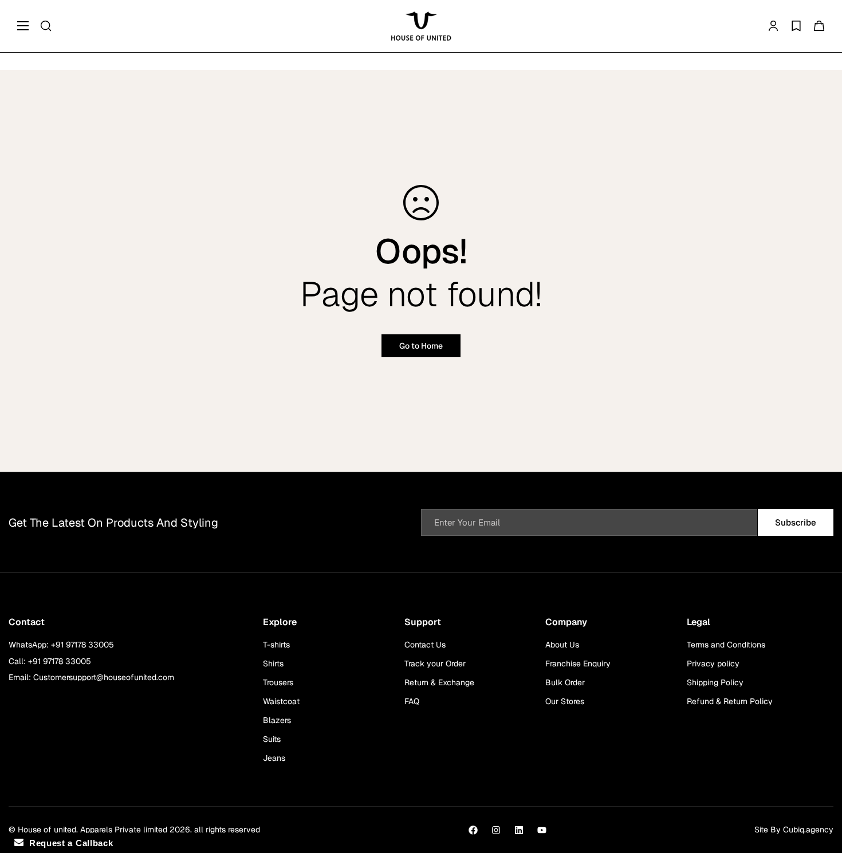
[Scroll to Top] (819, 790)
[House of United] (421, 26)
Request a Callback (68, 843)
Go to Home (421, 346)
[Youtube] (541, 830)
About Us (562, 644)
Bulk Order (565, 682)
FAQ (411, 701)
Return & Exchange (439, 682)
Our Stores (564, 701)
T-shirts (276, 644)
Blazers (277, 720)
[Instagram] (496, 830)
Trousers (278, 682)
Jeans (274, 758)
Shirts (273, 663)
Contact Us (425, 644)
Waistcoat (281, 701)
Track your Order (435, 663)
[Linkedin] (519, 830)
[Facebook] (473, 830)
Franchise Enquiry (578, 663)
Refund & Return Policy (730, 701)
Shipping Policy (715, 682)
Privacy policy (713, 663)
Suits (272, 739)
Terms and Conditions (726, 644)
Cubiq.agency (808, 829)
